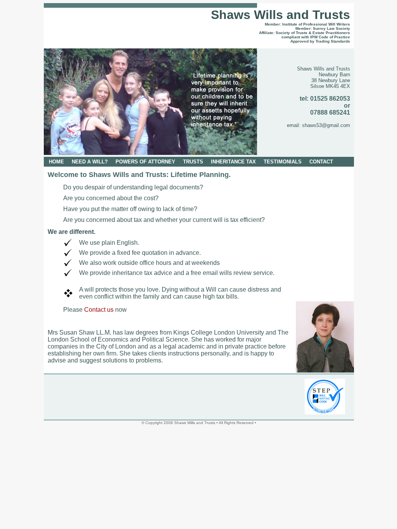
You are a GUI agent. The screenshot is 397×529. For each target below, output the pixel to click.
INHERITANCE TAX (233, 162)
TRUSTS (193, 162)
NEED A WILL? (90, 162)
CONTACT (321, 162)
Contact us (98, 309)
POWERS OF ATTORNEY (145, 162)
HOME (56, 162)
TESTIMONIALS (283, 162)
